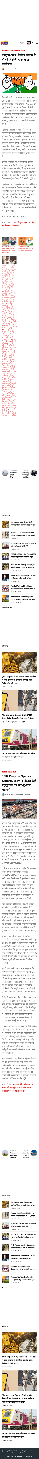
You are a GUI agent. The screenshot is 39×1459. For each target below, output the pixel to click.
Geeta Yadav (8, 794)
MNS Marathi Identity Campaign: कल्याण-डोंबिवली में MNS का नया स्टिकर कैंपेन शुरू (23, 566)
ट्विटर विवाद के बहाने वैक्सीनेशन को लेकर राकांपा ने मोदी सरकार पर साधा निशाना (25, 248)
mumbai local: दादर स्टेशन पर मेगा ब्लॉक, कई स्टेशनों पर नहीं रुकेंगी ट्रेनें (23, 545)
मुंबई (19, 50)
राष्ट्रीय (22, 50)
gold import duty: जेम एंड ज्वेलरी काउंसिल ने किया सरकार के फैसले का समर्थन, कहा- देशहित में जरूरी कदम (24, 523)
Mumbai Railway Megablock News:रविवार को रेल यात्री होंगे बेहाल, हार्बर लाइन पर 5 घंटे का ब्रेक (23, 587)
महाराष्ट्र (14, 50)
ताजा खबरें (9, 50)
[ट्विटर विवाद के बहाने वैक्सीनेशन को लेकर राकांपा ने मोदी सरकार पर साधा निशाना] (25, 241)
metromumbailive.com (20, 1453)
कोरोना (4, 50)
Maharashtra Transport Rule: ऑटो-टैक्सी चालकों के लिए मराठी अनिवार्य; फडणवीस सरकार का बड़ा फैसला (23, 577)
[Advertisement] (19, 19)
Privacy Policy (28, 1456)
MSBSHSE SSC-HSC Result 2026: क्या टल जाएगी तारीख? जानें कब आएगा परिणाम (23, 555)
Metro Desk (8, 68)
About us (10, 1456)
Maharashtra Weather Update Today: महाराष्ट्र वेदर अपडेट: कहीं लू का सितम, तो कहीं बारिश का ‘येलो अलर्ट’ (23, 598)
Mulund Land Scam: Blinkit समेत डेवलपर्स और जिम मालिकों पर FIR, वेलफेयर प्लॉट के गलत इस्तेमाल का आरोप (23, 534)
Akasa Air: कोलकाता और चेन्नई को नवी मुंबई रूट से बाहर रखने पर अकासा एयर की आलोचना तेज (18, 1087)
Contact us (18, 1456)
